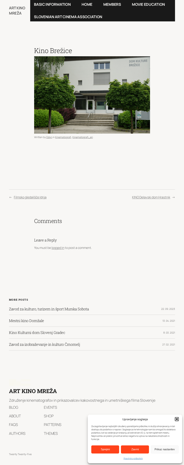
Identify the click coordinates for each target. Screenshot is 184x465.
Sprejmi (105, 449)
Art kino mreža (17, 10)
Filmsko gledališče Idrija (30, 197)
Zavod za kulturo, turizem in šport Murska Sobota (49, 309)
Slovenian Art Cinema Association (68, 16)
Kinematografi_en (82, 137)
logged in (58, 247)
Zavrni (135, 449)
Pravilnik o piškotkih (133, 458)
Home (87, 4)
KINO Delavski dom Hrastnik (151, 197)
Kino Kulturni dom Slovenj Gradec (37, 332)
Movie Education (148, 4)
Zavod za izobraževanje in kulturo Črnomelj (44, 344)
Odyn (49, 137)
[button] (177, 419)
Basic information (52, 4)
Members (112, 4)
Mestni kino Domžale (26, 320)
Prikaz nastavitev (165, 449)
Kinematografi (63, 137)
